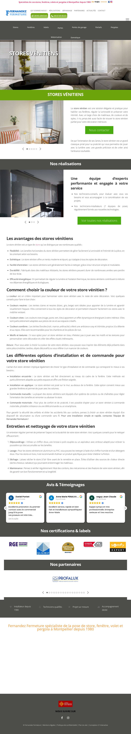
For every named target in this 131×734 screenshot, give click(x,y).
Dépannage (67, 10)
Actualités (91, 10)
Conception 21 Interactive (98, 725)
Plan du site (83, 725)
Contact (101, 10)
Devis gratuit (40, 15)
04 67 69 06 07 (60, 15)
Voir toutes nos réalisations (99, 220)
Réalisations (54, 10)
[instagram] (68, 717)
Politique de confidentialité (67, 725)
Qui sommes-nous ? (38, 10)
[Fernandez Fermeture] (15, 15)
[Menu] (127, 20)
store (37, 244)
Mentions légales (49, 725)
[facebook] (62, 717)
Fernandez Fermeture (33, 725)
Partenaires (79, 10)
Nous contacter (99, 130)
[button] (125, 508)
